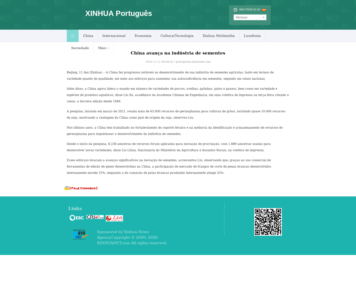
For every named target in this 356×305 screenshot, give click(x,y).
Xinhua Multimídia (219, 36)
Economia (143, 36)
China (88, 36)
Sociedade (80, 48)
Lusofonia (252, 36)
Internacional (114, 36)
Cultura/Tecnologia (177, 36)
